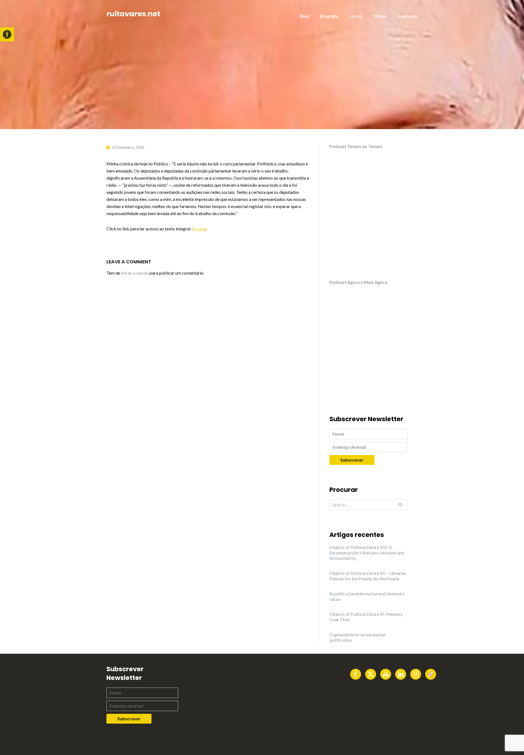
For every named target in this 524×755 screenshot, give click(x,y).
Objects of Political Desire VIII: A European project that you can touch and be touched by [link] (366, 553)
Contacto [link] (408, 16)
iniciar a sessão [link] (135, 272)
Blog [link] (304, 16)
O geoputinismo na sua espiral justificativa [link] (357, 637)
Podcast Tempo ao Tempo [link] (355, 146)
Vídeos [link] (380, 16)
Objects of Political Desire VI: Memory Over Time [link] (366, 616)
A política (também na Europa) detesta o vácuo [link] (366, 596)
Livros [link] (355, 16)
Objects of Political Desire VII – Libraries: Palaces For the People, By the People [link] (368, 575)
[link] (7, 34)
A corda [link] (199, 228)
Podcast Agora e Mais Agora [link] (358, 282)
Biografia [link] (329, 16)
